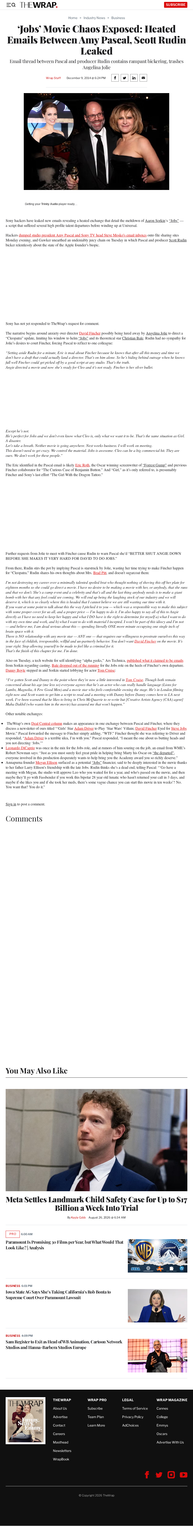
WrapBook (61, 1459)
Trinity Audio (49, 204)
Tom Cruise (106, 670)
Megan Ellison (46, 762)
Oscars (162, 1434)
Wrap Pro (97, 1400)
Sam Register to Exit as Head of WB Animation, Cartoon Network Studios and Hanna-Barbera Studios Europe (64, 1344)
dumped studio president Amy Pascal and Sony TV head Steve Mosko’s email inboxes (83, 235)
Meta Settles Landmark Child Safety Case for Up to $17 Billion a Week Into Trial (96, 1203)
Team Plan (96, 1417)
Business (118, 18)
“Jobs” (174, 220)
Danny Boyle (15, 670)
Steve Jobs (179, 728)
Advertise (60, 1417)
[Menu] (11, 5)
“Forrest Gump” (155, 464)
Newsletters (62, 1451)
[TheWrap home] (38, 5)
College (162, 1417)
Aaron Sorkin (155, 220)
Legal (128, 1400)
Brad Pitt (99, 572)
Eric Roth (82, 464)
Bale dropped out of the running (75, 665)
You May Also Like (37, 1070)
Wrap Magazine (172, 1400)
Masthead (60, 1442)
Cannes (162, 1408)
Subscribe (175, 5)
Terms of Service (135, 1408)
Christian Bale (132, 337)
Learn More (96, 1425)
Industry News (94, 18)
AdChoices (130, 1425)
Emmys (162, 1425)
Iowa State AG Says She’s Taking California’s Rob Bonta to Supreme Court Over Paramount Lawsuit (58, 1294)
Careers (59, 1434)
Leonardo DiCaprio (20, 747)
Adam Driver (84, 728)
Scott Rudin (178, 239)
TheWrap (62, 1400)
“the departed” (163, 752)
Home (72, 18)
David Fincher (90, 333)
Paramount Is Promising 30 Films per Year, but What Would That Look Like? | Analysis (64, 1244)
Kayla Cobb (78, 1217)
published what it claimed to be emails (155, 660)
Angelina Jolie (156, 333)
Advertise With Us (170, 1442)
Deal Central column (46, 723)
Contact (59, 1425)
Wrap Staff (53, 78)
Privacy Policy (132, 1417)
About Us (60, 1408)
